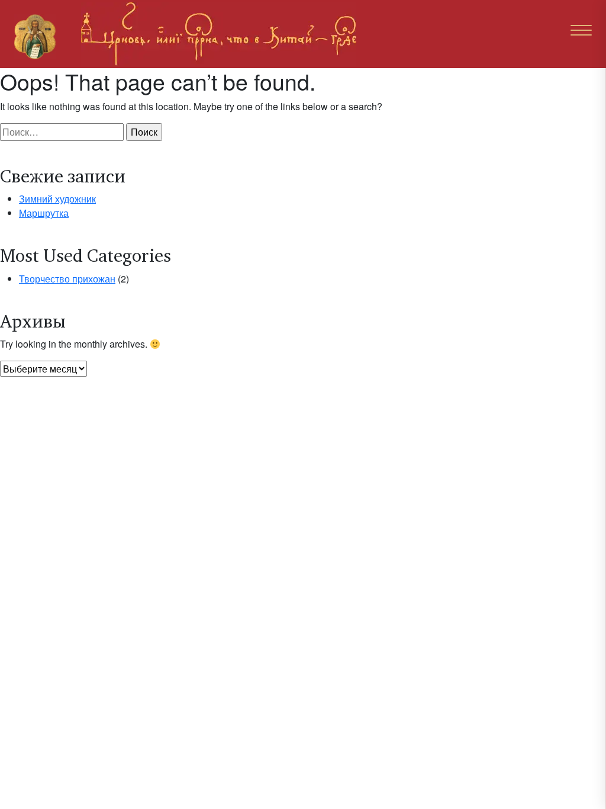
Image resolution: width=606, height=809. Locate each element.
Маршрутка (44, 213)
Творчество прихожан (67, 278)
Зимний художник (57, 199)
